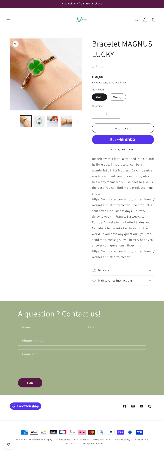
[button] (8, 19)
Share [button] (99, 66)
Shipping (97, 82)
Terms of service (101, 439)
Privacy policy (81, 439)
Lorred (27, 439)
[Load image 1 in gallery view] (25, 121)
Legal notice (71, 443)
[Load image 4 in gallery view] (66, 121)
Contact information (92, 443)
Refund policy (63, 439)
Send (30, 382)
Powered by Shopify (42, 439)
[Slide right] (77, 121)
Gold (99, 97)
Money (117, 97)
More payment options (123, 149)
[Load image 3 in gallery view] (52, 121)
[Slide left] (14, 121)
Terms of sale (141, 439)
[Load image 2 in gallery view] (39, 121)
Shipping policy (122, 439)
